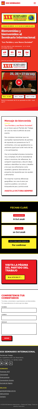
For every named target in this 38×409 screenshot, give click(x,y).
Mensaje (4, 322)
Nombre (4, 307)
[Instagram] (6, 363)
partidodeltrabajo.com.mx (8, 391)
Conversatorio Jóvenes (7, 380)
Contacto (3, 397)
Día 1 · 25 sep (7, 96)
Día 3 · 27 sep (31, 96)
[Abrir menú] (35, 3)
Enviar (6, 338)
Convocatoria (4, 374)
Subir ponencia (4, 394)
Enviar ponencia (4, 377)
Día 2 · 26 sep (19, 96)
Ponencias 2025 (5, 372)
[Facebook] (1, 363)
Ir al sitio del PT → (15, 277)
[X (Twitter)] (11, 363)
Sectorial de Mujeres (6, 383)
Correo (4, 314)
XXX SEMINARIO (13, 3)
